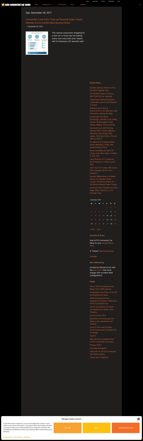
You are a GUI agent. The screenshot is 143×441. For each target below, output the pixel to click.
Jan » (99, 229)
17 (115, 216)
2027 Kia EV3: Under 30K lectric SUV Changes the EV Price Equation (103, 170)
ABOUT (87, 1)
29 (107, 224)
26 (96, 224)
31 (115, 224)
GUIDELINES (95, 1)
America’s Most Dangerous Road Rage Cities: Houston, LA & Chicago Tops (103, 190)
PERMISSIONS (111, 1)
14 (103, 216)
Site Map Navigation (98, 348)
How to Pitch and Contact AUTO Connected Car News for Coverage (103, 330)
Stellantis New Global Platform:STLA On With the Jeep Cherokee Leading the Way (103, 111)
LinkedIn (93, 256)
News (36, 4)
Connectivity (47, 4)
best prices (97, 270)
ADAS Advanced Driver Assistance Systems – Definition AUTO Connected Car (103, 301)
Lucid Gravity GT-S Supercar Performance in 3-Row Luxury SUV (102, 162)
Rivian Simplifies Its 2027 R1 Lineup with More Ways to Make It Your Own (103, 153)
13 (99, 216)
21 (103, 220)
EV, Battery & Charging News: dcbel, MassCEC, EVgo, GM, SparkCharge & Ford (102, 144)
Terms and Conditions (99, 357)
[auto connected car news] (3, 5)
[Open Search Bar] (140, 5)
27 (99, 224)
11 (91, 216)
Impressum (26, 437)
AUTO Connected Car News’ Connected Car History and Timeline (102, 309)
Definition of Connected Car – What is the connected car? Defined (102, 321)
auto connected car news (17, 4)
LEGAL (118, 1)
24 (115, 220)
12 (95, 216)
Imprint (93, 336)
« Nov (92, 229)
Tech (72, 4)
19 (95, 220)
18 (91, 220)
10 (115, 212)
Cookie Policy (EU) (98, 315)
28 (103, 224)
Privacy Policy (17, 437)
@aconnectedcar (107, 251)
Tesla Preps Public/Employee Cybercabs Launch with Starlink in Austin (103, 102)
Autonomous (62, 4)
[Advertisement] (103, 44)
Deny (97, 428)
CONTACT (103, 1)
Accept (68, 428)
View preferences (126, 428)
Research (83, 4)
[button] (138, 419)
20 (99, 220)
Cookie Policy (7, 437)
